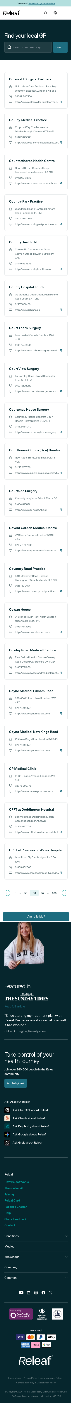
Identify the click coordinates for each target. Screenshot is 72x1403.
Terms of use (14, 1378)
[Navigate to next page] (65, 893)
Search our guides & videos (42, 3)
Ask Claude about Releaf (29, 1118)
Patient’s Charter (15, 1207)
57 (42, 893)
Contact (9, 1225)
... (20, 893)
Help (7, 1213)
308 (54, 893)
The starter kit (13, 1188)
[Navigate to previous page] (7, 893)
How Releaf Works (16, 1182)
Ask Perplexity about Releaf (31, 1126)
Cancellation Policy (46, 1382)
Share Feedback (15, 1219)
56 (34, 893)
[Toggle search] (45, 13)
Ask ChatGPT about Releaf (30, 1110)
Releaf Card (12, 1200)
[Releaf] (11, 13)
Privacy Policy (30, 1378)
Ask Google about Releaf (29, 1134)
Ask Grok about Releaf (27, 1142)
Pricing (9, 1194)
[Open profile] (55, 13)
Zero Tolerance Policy (51, 1378)
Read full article (14, 1006)
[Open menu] (65, 13)
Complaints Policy (25, 1382)
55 (25, 893)
